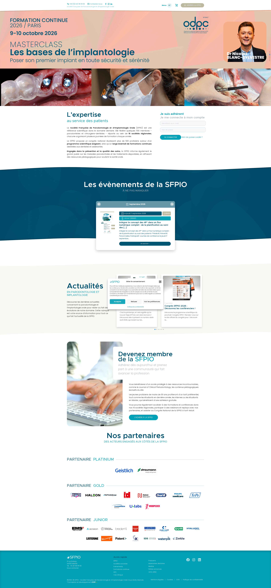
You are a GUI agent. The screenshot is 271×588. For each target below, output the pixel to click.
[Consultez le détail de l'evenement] (107, 222)
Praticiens (152, 561)
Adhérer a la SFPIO (192, 5)
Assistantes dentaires (156, 563)
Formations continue (121, 569)
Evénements (118, 566)
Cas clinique (118, 575)
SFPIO (115, 561)
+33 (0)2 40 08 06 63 (77, 4)
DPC (115, 572)
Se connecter (170, 137)
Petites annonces (155, 569)
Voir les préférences (152, 301)
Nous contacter (73, 568)
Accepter (117, 301)
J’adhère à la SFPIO (143, 417)
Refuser (134, 301)
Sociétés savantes (120, 564)
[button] (160, 282)
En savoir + (145, 244)
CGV (178, 579)
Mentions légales (157, 579)
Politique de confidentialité (135, 307)
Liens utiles (152, 572)
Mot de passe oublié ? (192, 137)
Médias (151, 566)
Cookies (170, 579)
